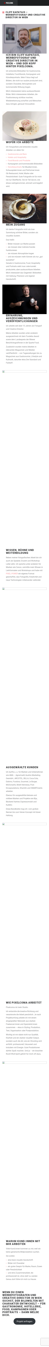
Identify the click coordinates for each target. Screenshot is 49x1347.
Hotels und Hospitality (17, 157)
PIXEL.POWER (12, 573)
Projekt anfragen (24, 1321)
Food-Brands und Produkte (19, 160)
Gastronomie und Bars (17, 154)
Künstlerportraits (15, 167)
